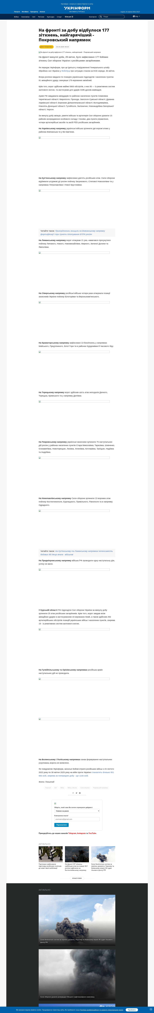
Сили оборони (85, 788)
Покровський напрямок (100, 788)
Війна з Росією (72, 788)
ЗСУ (55, 788)
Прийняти (132, 1010)
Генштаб (48, 788)
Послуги (17, 12)
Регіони (41, 17)
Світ (33, 17)
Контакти (93, 17)
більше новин (77, 878)
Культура (50, 17)
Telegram (72, 833)
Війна (16, 17)
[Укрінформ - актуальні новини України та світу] (77, 8)
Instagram (81, 833)
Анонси (42, 12)
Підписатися (61, 825)
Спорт (59, 17)
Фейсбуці (66, 71)
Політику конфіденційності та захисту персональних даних (101, 1010)
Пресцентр (34, 12)
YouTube (92, 833)
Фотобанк (25, 12)
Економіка (25, 17)
